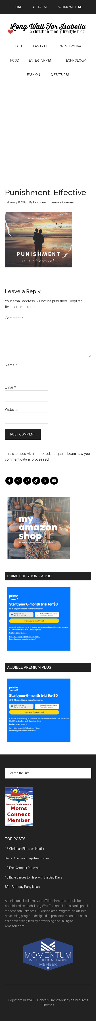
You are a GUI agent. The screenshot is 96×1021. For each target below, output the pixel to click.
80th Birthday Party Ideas (22, 887)
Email (10, 387)
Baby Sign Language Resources (27, 858)
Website (11, 409)
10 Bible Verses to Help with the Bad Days (33, 877)
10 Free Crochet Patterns (22, 868)
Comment (14, 318)
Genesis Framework (51, 1000)
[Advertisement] (48, 130)
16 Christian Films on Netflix (24, 848)
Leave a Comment (64, 202)
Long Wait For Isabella (48, 29)
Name (11, 365)
